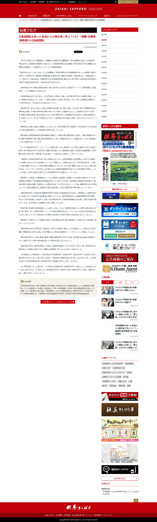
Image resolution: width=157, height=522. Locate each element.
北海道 (129, 372)
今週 (120, 282)
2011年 (104, 100)
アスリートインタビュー (88, 15)
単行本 (104, 385)
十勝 (130, 381)
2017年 (104, 67)
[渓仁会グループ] (119, 246)
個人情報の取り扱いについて (56, 2)
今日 (107, 282)
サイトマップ (82, 2)
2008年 (104, 116)
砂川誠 (125, 376)
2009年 (104, 111)
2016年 (104, 72)
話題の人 (107, 15)
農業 (129, 385)
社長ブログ (34, 20)
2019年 (104, 56)
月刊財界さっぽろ (109, 381)
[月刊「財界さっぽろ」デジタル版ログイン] (126, 235)
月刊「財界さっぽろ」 (64, 15)
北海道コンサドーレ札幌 (111, 376)
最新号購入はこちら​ (120, 189)
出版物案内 (72, 2)
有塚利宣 (121, 385)
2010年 (104, 105)
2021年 (104, 45)
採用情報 (41, 2)
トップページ (23, 20)
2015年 (104, 78)
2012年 (104, 94)
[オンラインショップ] (119, 210)
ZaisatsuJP (32, 15)
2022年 (104, 40)
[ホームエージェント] (119, 268)
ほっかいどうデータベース (128, 15)
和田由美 (112, 385)
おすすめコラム (120, 478)
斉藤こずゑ (122, 381)
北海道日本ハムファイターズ (113, 372)
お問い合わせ (23, 2)
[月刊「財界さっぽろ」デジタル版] (111, 235)
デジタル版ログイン (128, 2)
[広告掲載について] (119, 257)
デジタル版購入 (111, 195)
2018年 (104, 61)
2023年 (104, 34)
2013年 (104, 89)
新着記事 (46, 15)
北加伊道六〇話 (119, 368)
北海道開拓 (129, 363)
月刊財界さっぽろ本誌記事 (112, 363)
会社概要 (33, 2)
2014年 (104, 83)
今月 (132, 282)
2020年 (104, 51)
